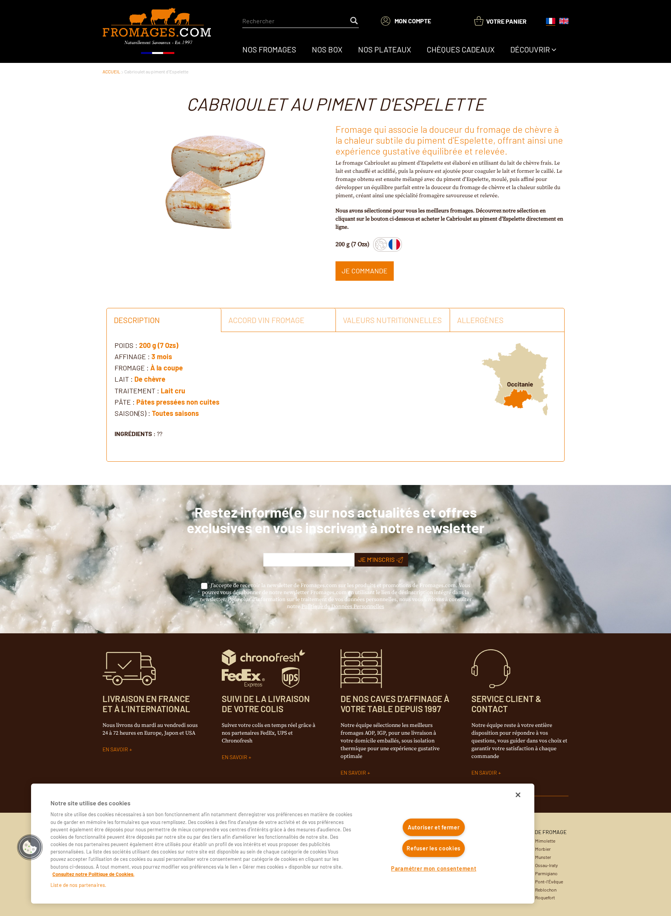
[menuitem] (269, 49)
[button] (29, 847)
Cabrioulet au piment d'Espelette (156, 71)
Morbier (543, 849)
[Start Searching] (354, 21)
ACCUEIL (111, 71)
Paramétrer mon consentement (433, 868)
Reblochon (545, 889)
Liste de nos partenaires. (78, 885)
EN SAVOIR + (117, 749)
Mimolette (545, 840)
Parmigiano (546, 873)
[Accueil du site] (157, 31)
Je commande (365, 270)
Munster (543, 857)
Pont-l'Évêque (549, 881)
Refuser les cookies (434, 848)
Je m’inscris (376, 559)
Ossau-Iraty (546, 865)
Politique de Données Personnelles (342, 606)
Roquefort (545, 897)
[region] (282, 844)
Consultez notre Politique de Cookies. (93, 874)
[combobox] (300, 21)
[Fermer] (518, 794)
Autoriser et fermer (434, 827)
